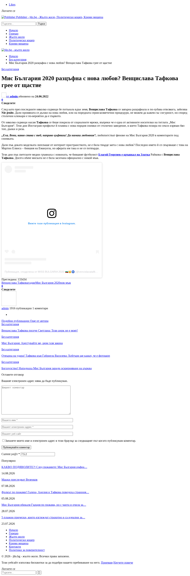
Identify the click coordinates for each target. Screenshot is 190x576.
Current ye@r (10, 454)
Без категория (10, 69)
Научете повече (123, 562)
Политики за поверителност (27, 550)
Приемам (107, 562)
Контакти (15, 546)
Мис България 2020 (47, 282)
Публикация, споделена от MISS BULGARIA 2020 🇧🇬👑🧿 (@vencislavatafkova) (53, 271)
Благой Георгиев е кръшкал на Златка (124, 154)
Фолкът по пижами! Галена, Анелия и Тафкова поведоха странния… (45, 492)
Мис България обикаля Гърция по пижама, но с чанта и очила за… (43, 504)
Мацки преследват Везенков (19, 479)
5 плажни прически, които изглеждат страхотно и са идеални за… (43, 517)
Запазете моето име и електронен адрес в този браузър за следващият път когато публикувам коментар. (70, 440)
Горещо (13, 33)
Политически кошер (22, 40)
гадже (31, 282)
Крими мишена (18, 43)
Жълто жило (17, 37)
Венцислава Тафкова (14, 282)
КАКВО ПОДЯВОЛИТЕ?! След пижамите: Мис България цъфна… (44, 467)
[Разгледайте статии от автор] (8, 305)
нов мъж (65, 282)
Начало (13, 30)
